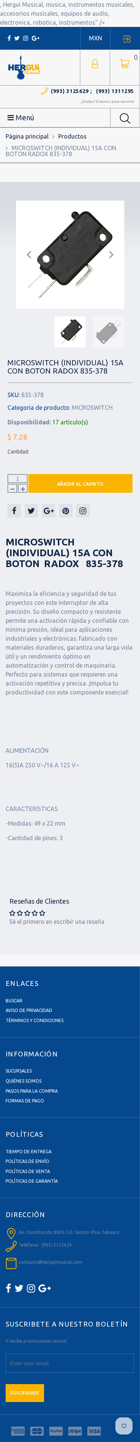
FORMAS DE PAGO (25, 1100)
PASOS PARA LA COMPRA (32, 1091)
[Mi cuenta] (95, 63)
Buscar (14, 1000)
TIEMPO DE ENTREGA (29, 1151)
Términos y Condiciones (34, 1020)
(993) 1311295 (115, 91)
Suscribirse (25, 1392)
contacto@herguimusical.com (50, 1262)
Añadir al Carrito (80, 484)
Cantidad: (18, 452)
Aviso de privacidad (29, 1010)
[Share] (14, 510)
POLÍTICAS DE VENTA (28, 1171)
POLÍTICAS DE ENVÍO (27, 1161)
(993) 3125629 (70, 91)
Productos (72, 136)
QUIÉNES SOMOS (23, 1081)
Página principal (27, 136)
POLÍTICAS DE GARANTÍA (32, 1181)
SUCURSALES (19, 1070)
